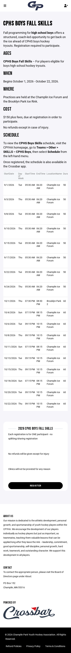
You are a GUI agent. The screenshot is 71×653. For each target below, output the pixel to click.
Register (35, 485)
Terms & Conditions (55, 646)
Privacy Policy (33, 646)
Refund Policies (13, 646)
